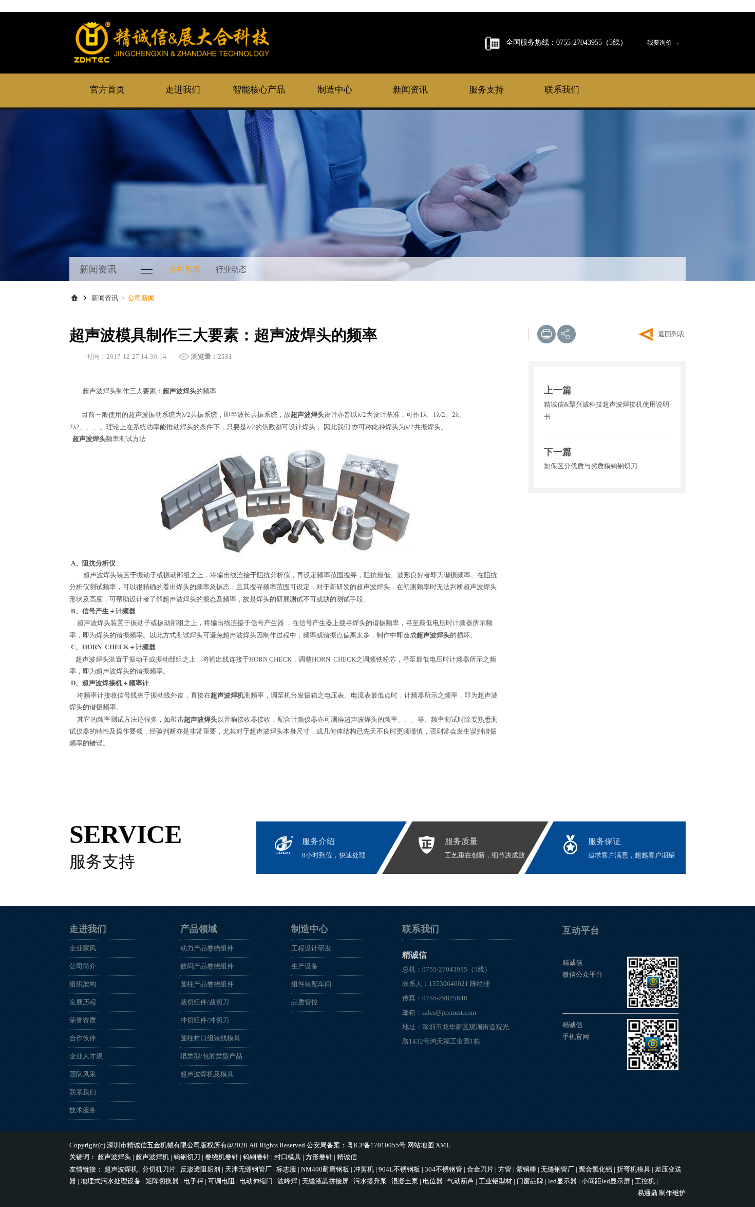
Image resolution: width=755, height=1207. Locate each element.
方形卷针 (319, 1157)
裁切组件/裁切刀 (204, 1002)
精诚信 (172, 42)
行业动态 (231, 269)
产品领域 (198, 929)
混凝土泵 (404, 1181)
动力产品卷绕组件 (207, 948)
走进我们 (182, 90)
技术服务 (82, 1110)
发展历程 (82, 1002)
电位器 (433, 1181)
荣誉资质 (82, 1020)
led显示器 (562, 1181)
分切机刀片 (159, 1169)
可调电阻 (221, 1181)
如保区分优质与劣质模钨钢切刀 (590, 466)
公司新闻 (184, 269)
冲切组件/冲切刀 (204, 1020)
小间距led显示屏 (605, 1181)
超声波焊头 (114, 1157)
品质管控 (304, 1002)
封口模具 (287, 1157)
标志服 (286, 1169)
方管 (505, 1169)
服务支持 (486, 90)
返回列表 (671, 334)
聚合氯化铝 (595, 1169)
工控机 (645, 1181)
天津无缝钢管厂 (248, 1169)
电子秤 (193, 1181)
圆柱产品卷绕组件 (207, 984)
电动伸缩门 (256, 1181)
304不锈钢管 (443, 1169)
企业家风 (82, 948)
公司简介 (82, 966)
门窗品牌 (530, 1181)
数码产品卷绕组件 (207, 966)
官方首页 (107, 90)
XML (443, 1145)
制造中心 (334, 90)
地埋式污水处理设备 (111, 1181)
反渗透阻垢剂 (200, 1169)
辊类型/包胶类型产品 (211, 1056)
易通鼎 (647, 1193)
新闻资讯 (410, 90)
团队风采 (82, 1074)
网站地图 (420, 1145)
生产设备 (304, 966)
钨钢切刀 (187, 1157)
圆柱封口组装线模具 (210, 1038)
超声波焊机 (152, 1157)
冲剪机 (364, 1169)
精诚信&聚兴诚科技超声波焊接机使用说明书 (606, 410)
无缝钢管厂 (557, 1169)
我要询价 (659, 42)
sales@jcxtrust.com (449, 1012)
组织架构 (82, 984)
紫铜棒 (526, 1169)
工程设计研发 (311, 948)
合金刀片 (480, 1169)
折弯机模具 (633, 1169)
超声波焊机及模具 (207, 1074)
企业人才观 (86, 1056)
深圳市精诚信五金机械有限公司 (153, 1145)
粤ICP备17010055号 (376, 1145)
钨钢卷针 (256, 1157)
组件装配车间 (311, 984)
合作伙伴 (82, 1038)
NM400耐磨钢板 (325, 1169)
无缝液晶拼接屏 (325, 1181)
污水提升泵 (370, 1181)
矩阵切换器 (162, 1181)
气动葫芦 (460, 1181)
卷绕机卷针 (221, 1157)
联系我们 (561, 90)
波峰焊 (287, 1181)
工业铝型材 (495, 1181)
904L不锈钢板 (399, 1169)
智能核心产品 (259, 90)
